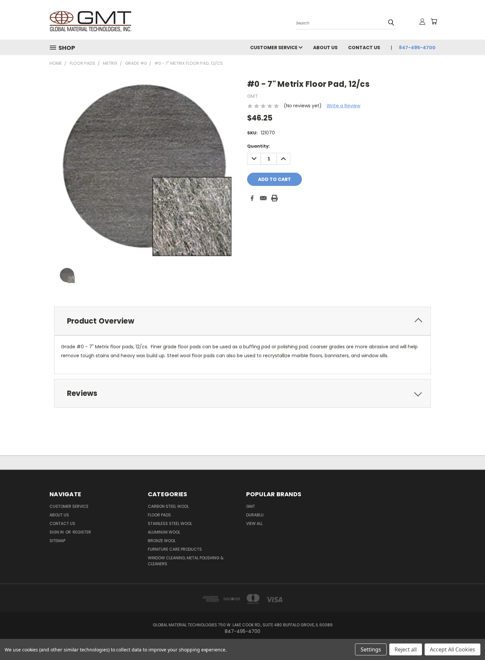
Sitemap (57, 540)
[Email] (263, 198)
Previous (468, 639)
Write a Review (343, 105)
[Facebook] (252, 198)
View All (254, 523)
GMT (250, 506)
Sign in (57, 532)
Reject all (406, 649)
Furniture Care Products (175, 549)
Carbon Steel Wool (168, 506)
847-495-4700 (417, 47)
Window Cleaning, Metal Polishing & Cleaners (185, 561)
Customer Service (274, 47)
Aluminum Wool (164, 532)
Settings (371, 649)
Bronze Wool (162, 540)
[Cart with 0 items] (434, 21)
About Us (325, 47)
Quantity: (258, 146)
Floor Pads (159, 515)
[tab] (242, 321)
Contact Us (364, 47)
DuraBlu (255, 515)
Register (82, 532)
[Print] (274, 198)
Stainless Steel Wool (170, 523)
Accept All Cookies (452, 649)
